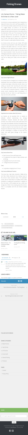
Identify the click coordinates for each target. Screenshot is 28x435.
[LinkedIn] (26, 281)
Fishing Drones (14, 4)
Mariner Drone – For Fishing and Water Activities (6, 244)
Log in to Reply (9, 270)
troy (6, 261)
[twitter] (21, 281)
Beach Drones (5, 343)
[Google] (23, 281)
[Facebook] (19, 281)
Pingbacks (16, 257)
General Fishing (6, 357)
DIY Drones (5, 350)
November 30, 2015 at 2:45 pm (15, 261)
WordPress (13, 427)
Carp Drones (5, 347)
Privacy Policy (5, 373)
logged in (10, 277)
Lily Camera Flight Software (7, 227)
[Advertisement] (14, 201)
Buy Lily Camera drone (9, 223)
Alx (22, 427)
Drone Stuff (5, 354)
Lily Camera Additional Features (8, 225)
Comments (6, 257)
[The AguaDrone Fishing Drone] (20, 238)
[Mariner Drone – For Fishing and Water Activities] (7, 238)
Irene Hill (4, 19)
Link (23, 217)
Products (3, 10)
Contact (4, 370)
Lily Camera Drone (18, 225)
